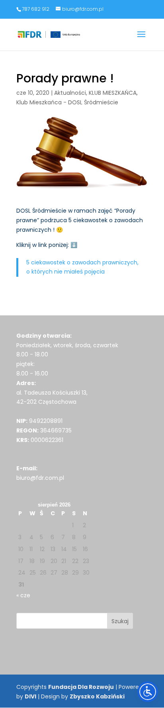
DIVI (30, 696)
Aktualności (70, 93)
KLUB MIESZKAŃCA (113, 93)
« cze (23, 595)
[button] (141, 39)
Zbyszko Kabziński (97, 696)
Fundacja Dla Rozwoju (81, 687)
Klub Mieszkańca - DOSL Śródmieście (67, 102)
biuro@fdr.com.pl (40, 478)
